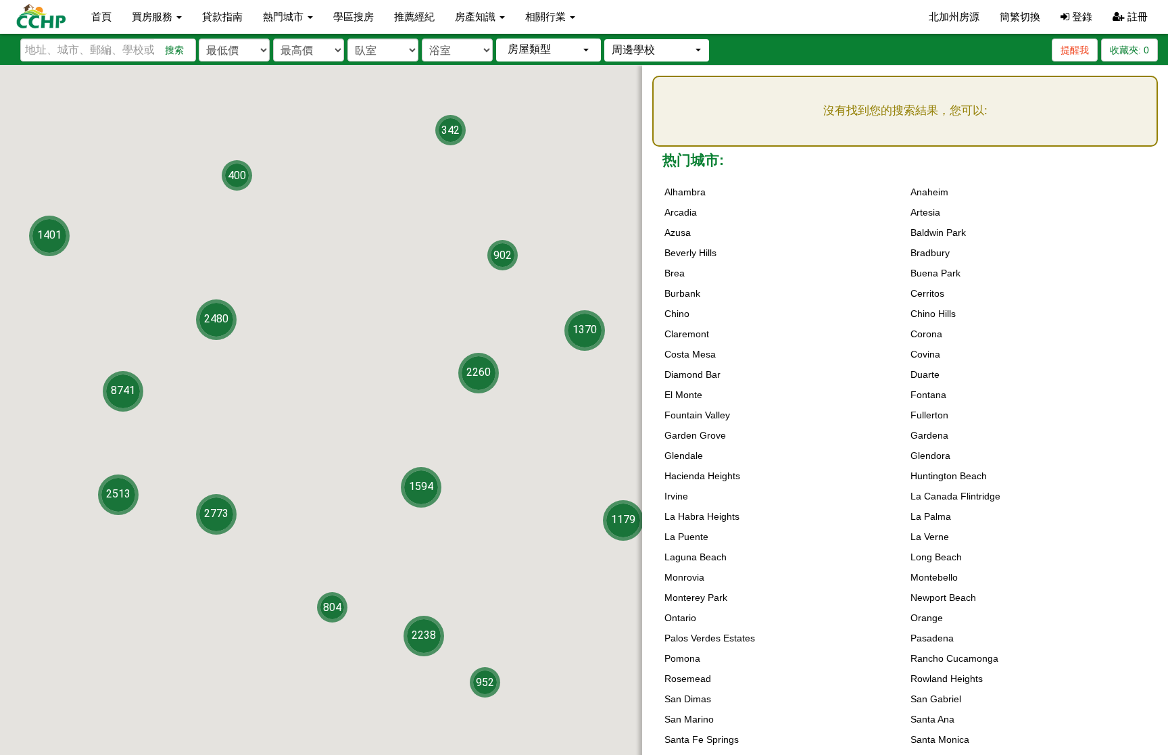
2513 (118, 493)
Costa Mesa (690, 354)
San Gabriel (935, 698)
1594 (421, 486)
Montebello (934, 577)
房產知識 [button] (476, 16)
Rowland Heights (946, 678)
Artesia (925, 212)
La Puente (686, 536)
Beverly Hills (690, 252)
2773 (216, 513)
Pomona (682, 658)
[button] (548, 50)
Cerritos (927, 293)
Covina (925, 354)
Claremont (686, 333)
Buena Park (935, 273)
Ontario (680, 617)
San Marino (689, 719)
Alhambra (685, 192)
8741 (123, 390)
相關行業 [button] (546, 16)
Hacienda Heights (702, 475)
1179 (623, 519)
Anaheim (929, 192)
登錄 (1080, 16)
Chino (676, 313)
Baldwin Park (938, 232)
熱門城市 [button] (284, 16)
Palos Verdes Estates (709, 638)
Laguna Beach (695, 557)
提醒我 (1075, 50)
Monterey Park (695, 597)
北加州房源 (954, 16)
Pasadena (932, 638)
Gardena (929, 435)
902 (502, 255)
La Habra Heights (701, 516)
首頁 (101, 16)
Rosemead (687, 678)
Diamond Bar (692, 374)
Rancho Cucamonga (954, 658)
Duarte (925, 374)
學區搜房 (353, 16)
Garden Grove (695, 435)
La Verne (929, 536)
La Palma (930, 516)
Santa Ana (932, 719)
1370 (585, 329)
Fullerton (929, 415)
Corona (926, 333)
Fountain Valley (697, 415)
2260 (478, 372)
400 (237, 175)
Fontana (928, 394)
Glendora (930, 455)
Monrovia (684, 577)
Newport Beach (943, 597)
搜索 (174, 50)
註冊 (1136, 16)
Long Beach (936, 557)
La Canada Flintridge (955, 496)
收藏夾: (1129, 50)
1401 (49, 234)
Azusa (677, 232)
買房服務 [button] (153, 16)
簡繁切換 (1020, 16)
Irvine (676, 496)
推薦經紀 (414, 16)
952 (485, 682)
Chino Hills (933, 313)
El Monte (683, 394)
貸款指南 (222, 16)
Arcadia (680, 212)
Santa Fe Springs (701, 739)
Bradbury (930, 252)
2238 (424, 635)
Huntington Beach (948, 475)
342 (450, 130)
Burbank (682, 293)
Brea (674, 273)
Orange (926, 617)
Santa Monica (939, 739)
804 (332, 607)
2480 (216, 318)
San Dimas (687, 698)
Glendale (683, 455)
